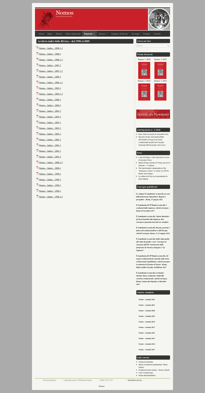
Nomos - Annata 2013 (147, 349)
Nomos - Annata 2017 (147, 327)
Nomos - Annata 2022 (147, 299)
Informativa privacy (135, 380)
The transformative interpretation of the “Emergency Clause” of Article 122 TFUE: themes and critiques (154, 171)
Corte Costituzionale (146, 372)
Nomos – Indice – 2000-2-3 (51, 162)
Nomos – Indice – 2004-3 (50, 99)
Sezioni (102, 33)
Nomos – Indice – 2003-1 (50, 122)
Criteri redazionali (72, 33)
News (49, 33)
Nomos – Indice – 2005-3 (50, 88)
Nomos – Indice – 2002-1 (50, 139)
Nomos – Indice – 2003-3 (50, 111)
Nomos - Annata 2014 (147, 344)
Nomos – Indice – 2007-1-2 (51, 71)
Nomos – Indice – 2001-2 (50, 156)
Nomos (102, 386)
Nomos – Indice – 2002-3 (50, 128)
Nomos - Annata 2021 (147, 305)
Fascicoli (88, 33)
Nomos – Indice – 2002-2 (50, 133)
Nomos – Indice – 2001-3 (50, 145)
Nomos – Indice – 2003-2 (50, 116)
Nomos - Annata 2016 (147, 333)
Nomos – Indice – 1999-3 (50, 179)
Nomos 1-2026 (144, 59)
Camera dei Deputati (146, 362)
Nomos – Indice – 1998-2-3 (51, 196)
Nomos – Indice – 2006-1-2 (51, 82)
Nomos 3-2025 (160, 59)
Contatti (157, 33)
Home (41, 33)
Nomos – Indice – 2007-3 (50, 65)
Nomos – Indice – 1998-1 (50, 191)
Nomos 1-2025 (160, 80)
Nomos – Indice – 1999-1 (50, 185)
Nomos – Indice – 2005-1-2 (51, 93)
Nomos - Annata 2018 (147, 321)
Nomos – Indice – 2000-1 (50, 168)
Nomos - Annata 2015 (147, 338)
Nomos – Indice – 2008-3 (50, 53)
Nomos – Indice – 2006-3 (50, 76)
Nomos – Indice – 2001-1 (50, 151)
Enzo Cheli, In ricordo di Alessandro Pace (153, 134)
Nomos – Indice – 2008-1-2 (51, 59)
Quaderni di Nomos (119, 33)
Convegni (135, 33)
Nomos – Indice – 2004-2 (50, 105)
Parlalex (146, 33)
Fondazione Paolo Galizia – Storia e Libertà (154, 370)
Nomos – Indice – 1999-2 (50, 173)
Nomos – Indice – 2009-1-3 (51, 48)
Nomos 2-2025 (144, 80)
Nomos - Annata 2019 (147, 316)
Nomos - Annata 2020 (147, 310)
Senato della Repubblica (147, 375)
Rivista (59, 33)
